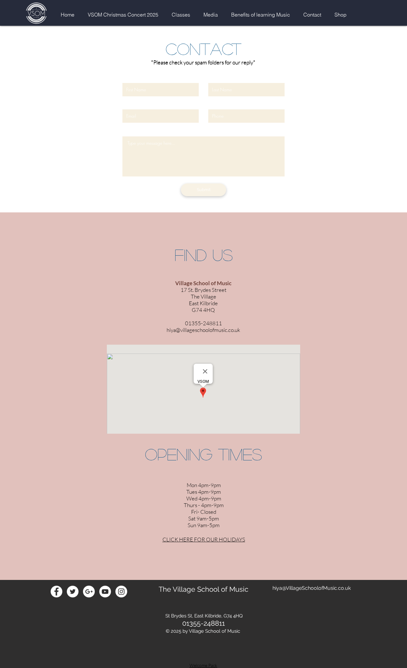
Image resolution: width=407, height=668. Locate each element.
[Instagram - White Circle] (121, 591)
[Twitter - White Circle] (73, 591)
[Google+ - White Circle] (89, 591)
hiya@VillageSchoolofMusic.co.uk (311, 588)
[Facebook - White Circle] (56, 591)
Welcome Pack (203, 665)
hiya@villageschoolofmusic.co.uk (203, 330)
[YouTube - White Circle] (105, 591)
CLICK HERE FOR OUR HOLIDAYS (203, 539)
